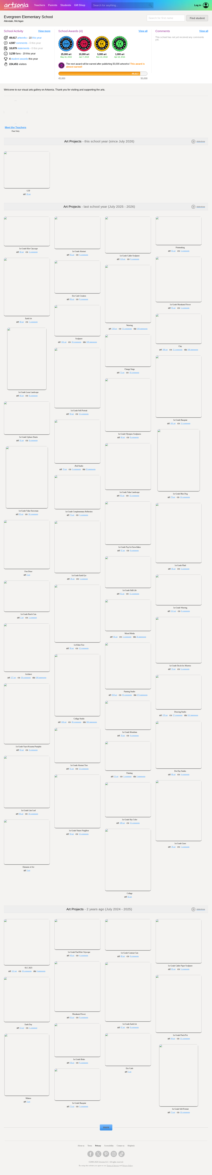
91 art (22, 440)
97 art (123, 550)
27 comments (177, 715)
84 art (22, 395)
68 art (22, 322)
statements (23, 48)
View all (143, 31)
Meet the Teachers (15, 127)
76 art (65, 469)
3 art (28, 870)
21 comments (177, 349)
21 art (116, 776)
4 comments (83, 255)
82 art (72, 255)
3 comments (83, 515)
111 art (173, 611)
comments (21, 43)
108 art (122, 823)
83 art (22, 750)
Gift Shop (79, 5)
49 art (72, 955)
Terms (90, 1146)
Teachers (39, 5)
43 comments (127, 695)
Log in (197, 5)
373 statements (142, 695)
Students (65, 5)
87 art (123, 1027)
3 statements (141, 776)
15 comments (83, 414)
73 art (122, 372)
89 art (173, 774)
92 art (122, 594)
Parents (52, 5)
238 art (114, 329)
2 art (28, 575)
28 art (72, 579)
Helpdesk (131, 1146)
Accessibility (109, 1146)
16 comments (33, 514)
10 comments (76, 342)
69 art (115, 637)
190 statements (41, 677)
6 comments (134, 259)
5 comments (185, 251)
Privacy (98, 1146)
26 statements (141, 637)
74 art (173, 669)
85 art (173, 969)
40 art (173, 569)
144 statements (142, 329)
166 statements (192, 349)
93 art (173, 251)
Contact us (120, 1146)
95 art (173, 308)
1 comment (84, 579)
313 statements (192, 715)
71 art (173, 1112)
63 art (72, 1017)
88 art (123, 956)
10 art (28, 194)
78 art (123, 735)
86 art (72, 299)
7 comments (33, 322)
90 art (72, 648)
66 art (22, 252)
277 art (13, 677)
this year (37, 37)
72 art (72, 1106)
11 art (22, 1028)
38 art (72, 1063)
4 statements (41, 971)
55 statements (90, 469)
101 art (173, 423)
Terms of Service (113, 1165)
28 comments (26, 677)
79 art (173, 497)
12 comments (83, 648)
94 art (72, 414)
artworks (22, 37)
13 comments (127, 329)
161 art (63, 342)
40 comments (76, 722)
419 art (114, 695)
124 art (122, 259)
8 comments (83, 299)
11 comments (185, 423)
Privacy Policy (127, 1165)
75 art (72, 515)
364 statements (91, 722)
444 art (63, 722)
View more (44, 31)
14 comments (185, 497)
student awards (19, 59)
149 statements (91, 342)
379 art (165, 715)
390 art (165, 349)
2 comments (33, 252)
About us (81, 1146)
